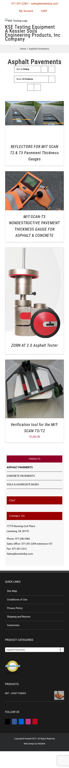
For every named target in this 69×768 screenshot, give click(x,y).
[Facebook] (14, 721)
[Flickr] (21, 721)
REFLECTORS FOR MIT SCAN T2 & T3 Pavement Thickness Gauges (34, 153)
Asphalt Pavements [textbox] (33, 650)
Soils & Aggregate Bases (23, 484)
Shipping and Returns (18, 616)
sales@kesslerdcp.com (44, 3)
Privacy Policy (15, 608)
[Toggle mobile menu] (62, 28)
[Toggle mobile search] (56, 28)
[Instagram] (28, 721)
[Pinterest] (35, 721)
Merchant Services (12, 673)
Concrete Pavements (21, 475)
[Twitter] (7, 721)
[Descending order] (52, 69)
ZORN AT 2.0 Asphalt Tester (34, 345)
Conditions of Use (17, 599)
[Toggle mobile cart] (50, 28)
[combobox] (34, 649)
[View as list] (37, 87)
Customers (13, 625)
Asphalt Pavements (20, 467)
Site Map (12, 591)
